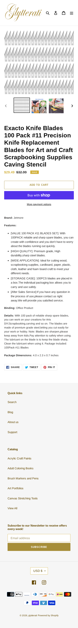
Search (12, 402)
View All (12, 508)
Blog (10, 412)
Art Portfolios (15, 488)
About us (13, 422)
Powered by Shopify (48, 615)
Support (12, 432)
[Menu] (72, 13)
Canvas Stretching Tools (23, 498)
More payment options (39, 204)
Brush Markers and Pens (23, 478)
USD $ (37, 570)
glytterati (32, 615)
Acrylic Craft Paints (19, 458)
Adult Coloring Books (21, 468)
